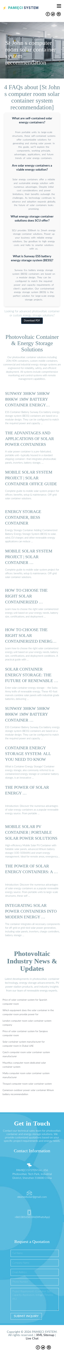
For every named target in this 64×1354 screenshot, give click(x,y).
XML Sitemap (45, 1335)
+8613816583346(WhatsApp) (32, 1217)
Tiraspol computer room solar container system (27, 1084)
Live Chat (32, 1338)
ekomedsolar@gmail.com (32, 1197)
